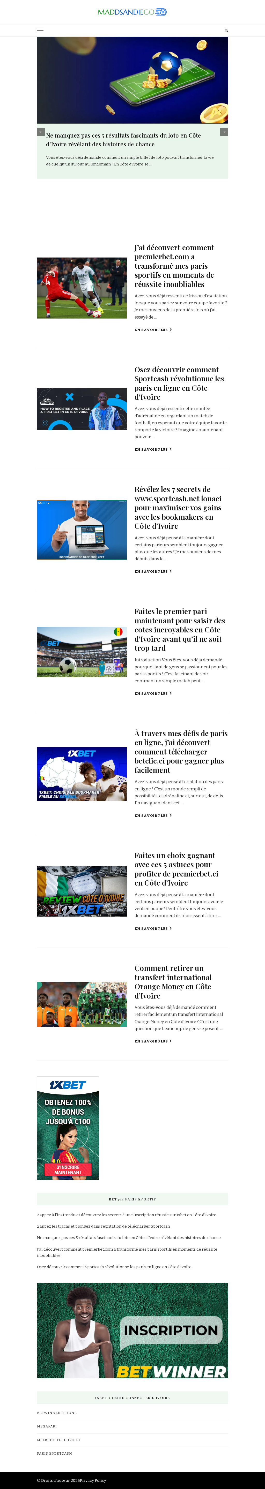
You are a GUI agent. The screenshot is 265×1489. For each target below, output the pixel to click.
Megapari (47, 1426)
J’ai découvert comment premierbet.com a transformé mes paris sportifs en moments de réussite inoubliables (174, 265)
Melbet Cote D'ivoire (59, 1440)
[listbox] (132, 132)
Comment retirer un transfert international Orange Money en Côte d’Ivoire (173, 981)
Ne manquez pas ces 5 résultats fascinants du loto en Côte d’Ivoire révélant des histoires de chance (129, 1237)
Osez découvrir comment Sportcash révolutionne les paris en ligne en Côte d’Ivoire (179, 383)
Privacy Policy (93, 1480)
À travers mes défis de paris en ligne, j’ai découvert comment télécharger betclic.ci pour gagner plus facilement (181, 751)
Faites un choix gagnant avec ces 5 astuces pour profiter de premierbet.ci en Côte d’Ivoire (176, 868)
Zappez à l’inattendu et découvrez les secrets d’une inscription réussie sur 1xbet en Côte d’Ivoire (126, 1215)
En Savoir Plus (151, 330)
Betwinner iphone (57, 1413)
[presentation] (41, 132)
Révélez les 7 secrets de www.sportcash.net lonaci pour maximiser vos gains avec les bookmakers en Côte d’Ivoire (178, 507)
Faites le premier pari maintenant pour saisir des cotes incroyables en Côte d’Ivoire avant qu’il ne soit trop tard (180, 629)
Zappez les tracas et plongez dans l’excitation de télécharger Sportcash (103, 1226)
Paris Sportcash (54, 1454)
